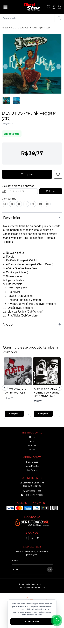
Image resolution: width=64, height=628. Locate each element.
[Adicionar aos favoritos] (28, 414)
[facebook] (26, 538)
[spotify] (38, 538)
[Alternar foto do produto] (28, 381)
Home (5, 27)
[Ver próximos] (58, 388)
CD (12, 27)
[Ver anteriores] (5, 388)
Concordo (32, 621)
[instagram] (32, 538)
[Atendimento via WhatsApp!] (57, 620)
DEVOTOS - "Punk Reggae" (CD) (34, 27)
